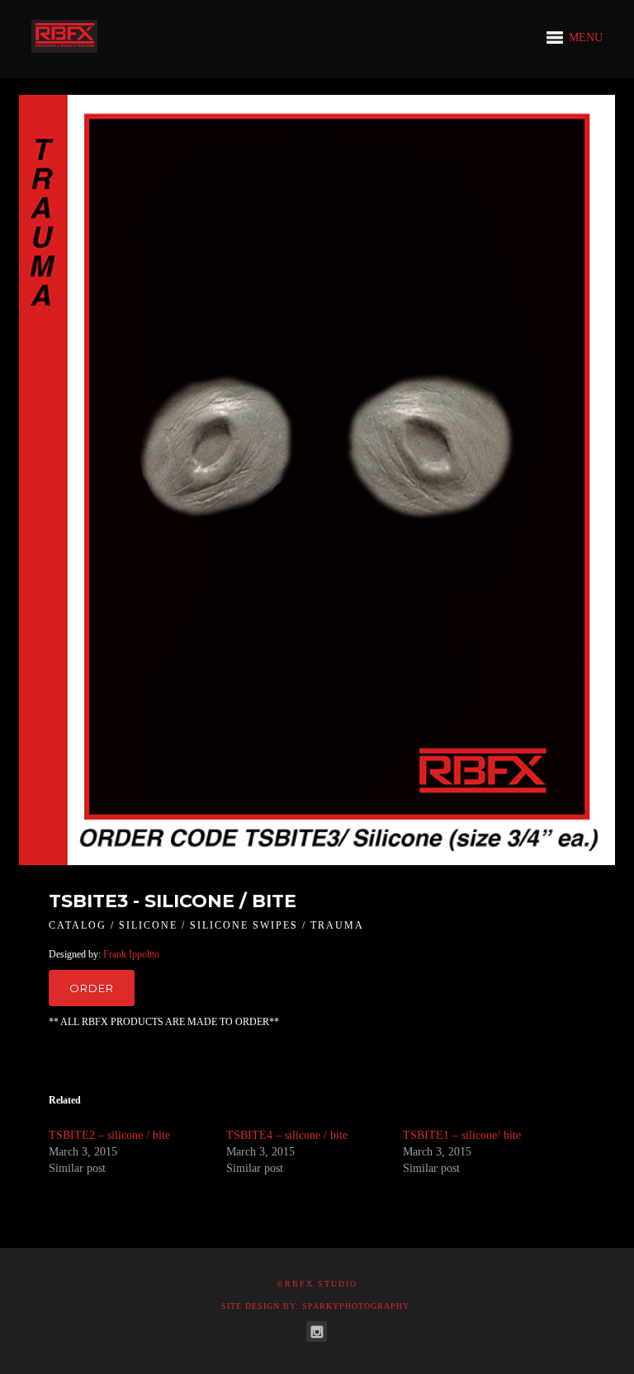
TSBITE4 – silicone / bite (287, 1135)
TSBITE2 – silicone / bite (109, 1135)
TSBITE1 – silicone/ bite (462, 1135)
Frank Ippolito (131, 954)
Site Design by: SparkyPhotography (315, 1305)
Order (91, 988)
